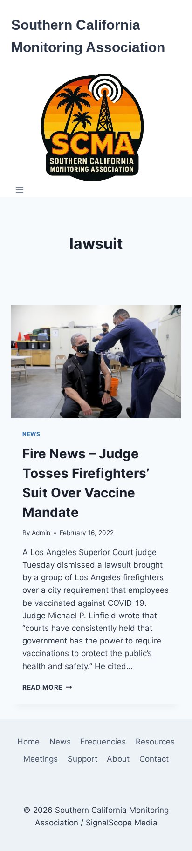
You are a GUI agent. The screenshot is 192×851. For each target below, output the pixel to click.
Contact (154, 759)
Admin (41, 532)
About (118, 759)
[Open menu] (19, 190)
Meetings (40, 759)
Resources (155, 741)
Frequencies (103, 741)
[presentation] (96, 361)
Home (28, 741)
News (31, 433)
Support (82, 759)
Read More (47, 687)
